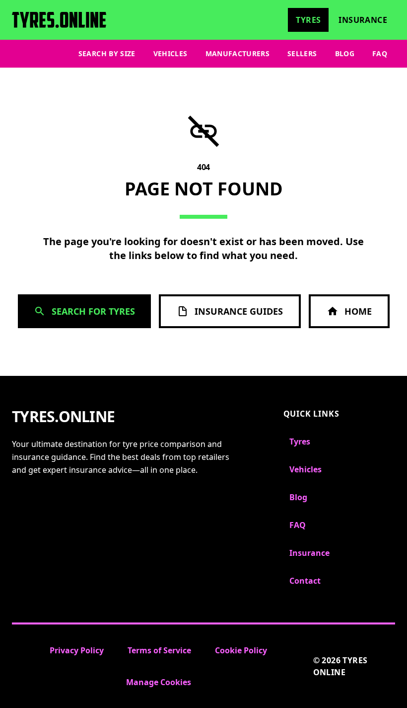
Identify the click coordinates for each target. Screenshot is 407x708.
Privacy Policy (77, 650)
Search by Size (107, 53)
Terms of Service (159, 650)
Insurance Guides (239, 311)
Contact (305, 580)
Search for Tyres (93, 311)
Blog (344, 53)
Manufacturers (237, 53)
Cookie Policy (241, 650)
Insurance (363, 19)
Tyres (308, 19)
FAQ (379, 53)
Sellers (302, 53)
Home (358, 311)
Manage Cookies (158, 682)
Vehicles (170, 53)
